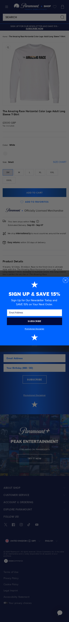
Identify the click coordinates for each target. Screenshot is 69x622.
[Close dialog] (65, 280)
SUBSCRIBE (34, 321)
